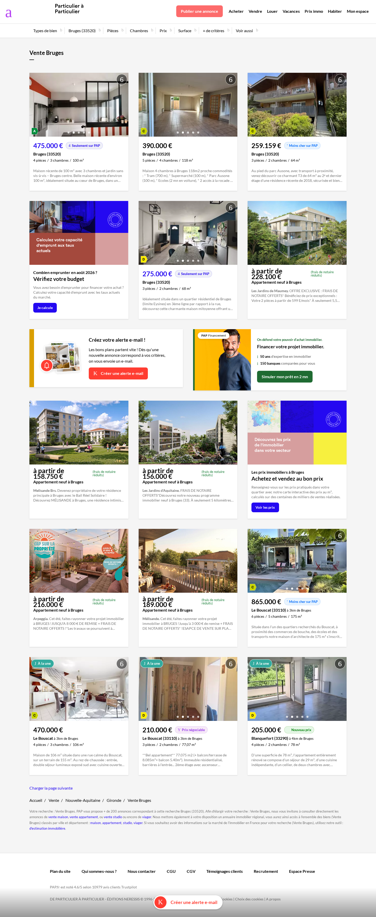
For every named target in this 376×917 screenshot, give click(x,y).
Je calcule (45, 307)
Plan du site (60, 871)
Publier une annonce (199, 11)
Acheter (236, 11)
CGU (171, 871)
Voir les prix (265, 507)
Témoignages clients (224, 871)
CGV (191, 871)
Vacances (291, 11)
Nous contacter (142, 871)
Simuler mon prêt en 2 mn (285, 376)
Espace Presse (302, 871)
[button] (68, 130)
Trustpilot (129, 887)
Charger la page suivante (51, 787)
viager (146, 817)
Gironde (114, 800)
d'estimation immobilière (47, 828)
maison (95, 823)
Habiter (335, 11)
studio (127, 823)
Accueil (35, 800)
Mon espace (358, 11)
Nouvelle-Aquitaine (82, 800)
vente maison (58, 817)
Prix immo (314, 11)
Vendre (255, 11)
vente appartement (84, 817)
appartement (111, 823)
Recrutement (266, 871)
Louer (272, 11)
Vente (54, 800)
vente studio (113, 817)
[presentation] (34, 106)
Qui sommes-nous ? (99, 871)
